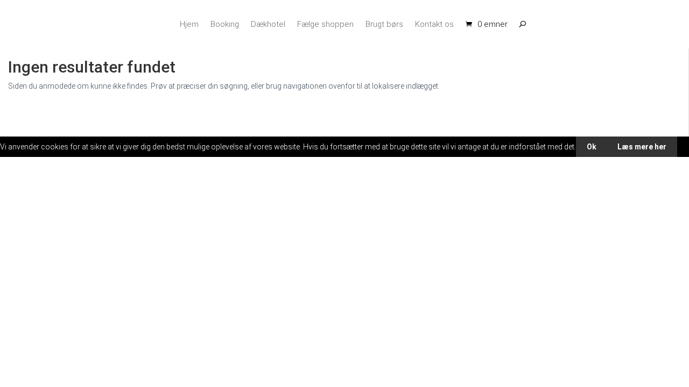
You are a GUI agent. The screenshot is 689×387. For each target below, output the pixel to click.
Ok (591, 146)
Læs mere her (641, 146)
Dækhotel (268, 24)
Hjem (189, 24)
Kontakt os (434, 24)
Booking (224, 24)
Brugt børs (384, 24)
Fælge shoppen (325, 24)
